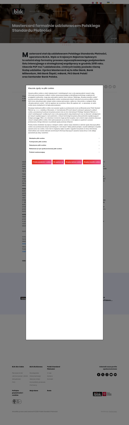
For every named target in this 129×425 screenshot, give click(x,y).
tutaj (38, 118)
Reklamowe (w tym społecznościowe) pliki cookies (45, 148)
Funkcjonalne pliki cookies (38, 141)
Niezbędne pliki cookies (37, 138)
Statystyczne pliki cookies (37, 145)
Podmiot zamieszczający (37, 152)
